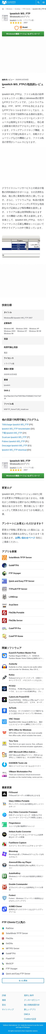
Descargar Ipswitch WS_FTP (14, 446)
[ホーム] (3, 9)
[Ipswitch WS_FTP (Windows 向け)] (5, 18)
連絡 (4, 1000)
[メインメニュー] (43, 2)
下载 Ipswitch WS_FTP (12, 433)
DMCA (27, 1014)
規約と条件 (29, 995)
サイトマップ (8, 1010)
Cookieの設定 (30, 1019)
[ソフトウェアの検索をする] (38, 2)
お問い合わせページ (25, 538)
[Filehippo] (9, 2)
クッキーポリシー (32, 1000)
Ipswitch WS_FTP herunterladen (16, 429)
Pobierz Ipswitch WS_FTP (13, 441)
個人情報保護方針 (32, 1005)
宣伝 (4, 1005)
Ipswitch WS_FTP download (14, 450)
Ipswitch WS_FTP (20, 462)
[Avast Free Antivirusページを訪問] (23, 28)
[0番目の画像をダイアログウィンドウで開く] (21, 246)
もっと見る (23, 981)
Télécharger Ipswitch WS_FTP (15, 425)
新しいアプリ (30, 1010)
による (16, 20)
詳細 (4, 995)
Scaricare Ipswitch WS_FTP (14, 437)
